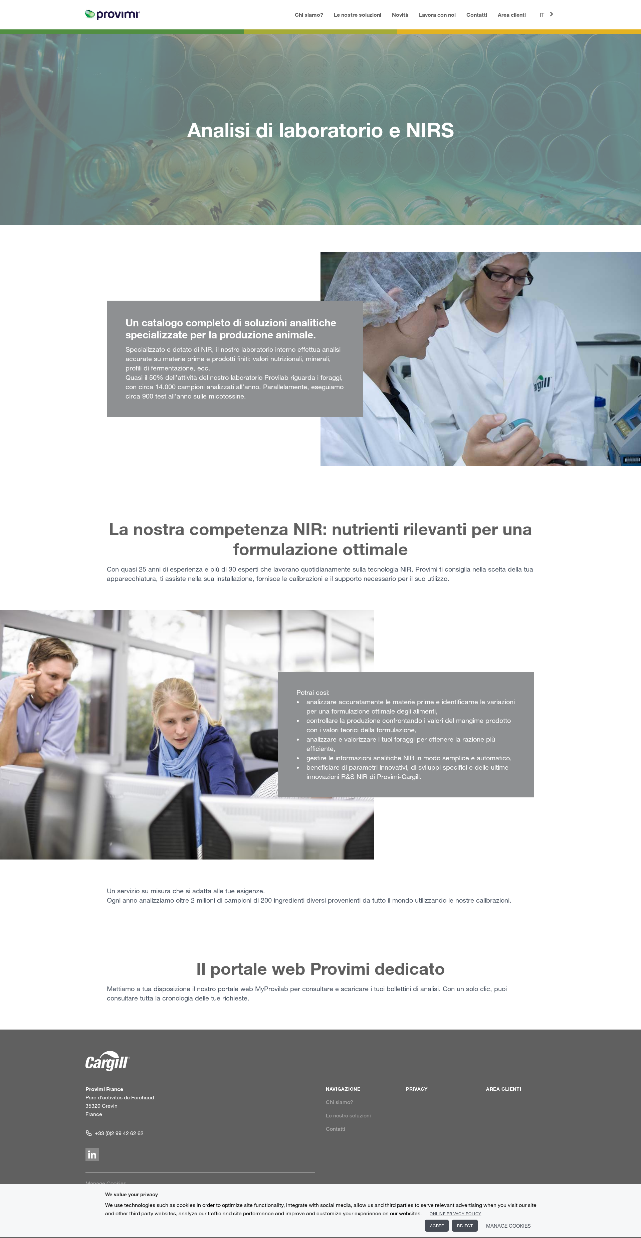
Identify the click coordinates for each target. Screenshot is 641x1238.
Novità (400, 14)
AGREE (437, 1225)
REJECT (465, 1225)
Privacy (417, 1089)
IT (542, 14)
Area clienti (512, 14)
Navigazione (343, 1089)
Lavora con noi (437, 14)
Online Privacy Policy (455, 1213)
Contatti (476, 14)
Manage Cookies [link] (105, 1183)
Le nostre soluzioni (357, 14)
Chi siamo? (309, 14)
